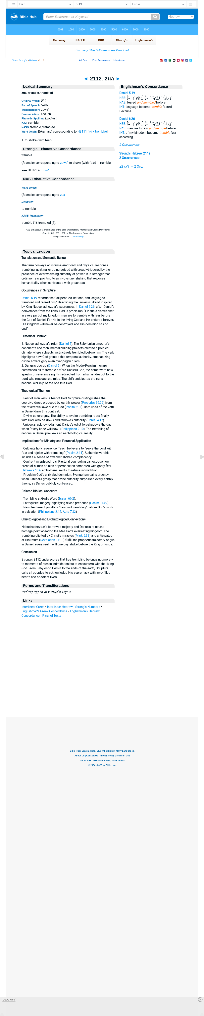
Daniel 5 (65, 344)
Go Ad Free (9, 999)
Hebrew (33, 60)
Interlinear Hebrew (60, 607)
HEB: (122, 98)
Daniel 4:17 (95, 420)
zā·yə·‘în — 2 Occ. (131, 166)
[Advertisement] (102, 693)
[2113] (199, 466)
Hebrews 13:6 (31, 470)
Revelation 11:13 (52, 540)
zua (62, 195)
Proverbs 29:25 (92, 402)
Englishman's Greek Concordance (44, 611)
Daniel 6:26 (87, 307)
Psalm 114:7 (99, 503)
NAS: (122, 102)
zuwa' (64, 163)
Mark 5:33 (82, 535)
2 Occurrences (129, 145)
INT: (122, 107)
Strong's (23, 60)
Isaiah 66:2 (66, 498)
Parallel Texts (51, 615)
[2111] (5, 466)
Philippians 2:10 (72, 429)
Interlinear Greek (33, 607)
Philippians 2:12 (50, 512)
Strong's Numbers (87, 607)
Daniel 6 (54, 365)
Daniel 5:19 (29, 298)
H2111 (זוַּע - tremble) (92, 131)
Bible (14, 60)
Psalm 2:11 (73, 407)
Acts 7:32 (69, 512)
